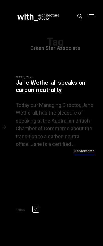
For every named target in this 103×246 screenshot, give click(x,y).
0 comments (84, 151)
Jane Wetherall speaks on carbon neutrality (51, 86)
